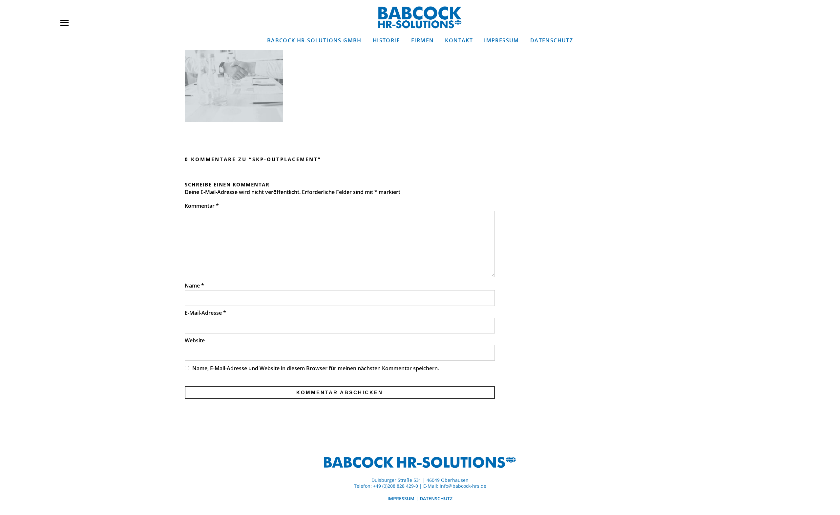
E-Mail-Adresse (205, 312)
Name (194, 285)
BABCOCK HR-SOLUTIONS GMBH (314, 40)
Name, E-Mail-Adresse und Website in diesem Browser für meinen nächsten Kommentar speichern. (315, 368)
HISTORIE (386, 40)
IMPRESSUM (501, 40)
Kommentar (202, 205)
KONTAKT (459, 40)
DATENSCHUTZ (551, 40)
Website (195, 340)
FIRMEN (422, 40)
